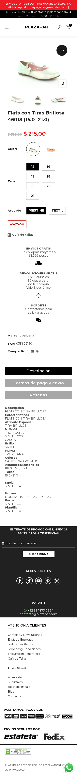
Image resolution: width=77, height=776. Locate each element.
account (60, 27)
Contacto (14, 696)
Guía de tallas (22, 234)
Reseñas (38, 395)
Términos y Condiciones (24, 649)
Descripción (38, 371)
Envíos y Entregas (20, 639)
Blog (11, 691)
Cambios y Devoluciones (25, 635)
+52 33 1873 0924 (40, 610)
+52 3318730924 (19, 11)
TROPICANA (27, 335)
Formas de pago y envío (38, 383)
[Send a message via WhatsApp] (69, 768)
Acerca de (15, 677)
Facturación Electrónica (24, 654)
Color (12, 149)
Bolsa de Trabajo (19, 687)
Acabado (14, 210)
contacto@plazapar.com (51, 11)
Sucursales (15, 682)
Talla (11, 181)
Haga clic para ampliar (62, 83)
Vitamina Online (34, 769)
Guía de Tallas (17, 658)
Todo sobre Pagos (20, 644)
